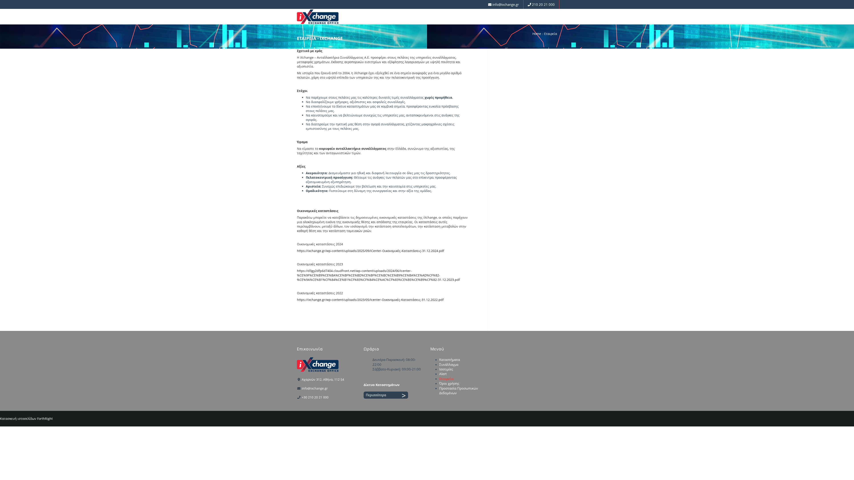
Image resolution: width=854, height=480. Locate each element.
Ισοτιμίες (446, 369)
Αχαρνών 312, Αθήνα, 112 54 (323, 379)
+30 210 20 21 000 (315, 397)
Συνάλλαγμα (448, 364)
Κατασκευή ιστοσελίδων (18, 418)
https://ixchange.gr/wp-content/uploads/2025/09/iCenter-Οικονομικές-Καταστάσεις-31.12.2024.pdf (370, 251)
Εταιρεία (446, 378)
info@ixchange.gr (505, 4)
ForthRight (45, 418)
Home (536, 34)
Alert (443, 374)
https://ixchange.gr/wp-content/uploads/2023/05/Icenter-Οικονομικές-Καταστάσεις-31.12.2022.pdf (370, 300)
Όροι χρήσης (449, 383)
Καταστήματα (449, 359)
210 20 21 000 (543, 4)
